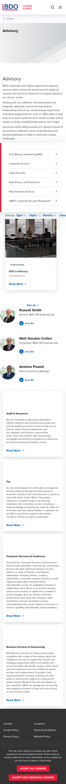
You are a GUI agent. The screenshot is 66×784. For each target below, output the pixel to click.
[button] (34, 154)
